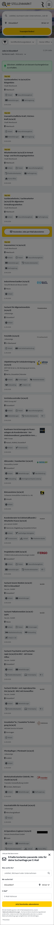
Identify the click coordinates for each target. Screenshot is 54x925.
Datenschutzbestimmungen (11, 912)
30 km (44, 884)
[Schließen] (49, 854)
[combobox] (25, 873)
